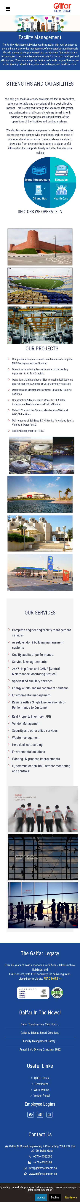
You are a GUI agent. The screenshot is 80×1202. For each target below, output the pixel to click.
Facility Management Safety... (40, 1041)
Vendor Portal (41, 1095)
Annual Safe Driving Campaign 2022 (40, 1049)
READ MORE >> (52, 978)
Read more (71, 1197)
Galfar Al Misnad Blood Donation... (40, 1033)
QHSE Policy (41, 1078)
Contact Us (40, 1134)
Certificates (41, 1084)
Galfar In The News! (40, 1012)
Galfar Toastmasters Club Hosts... (40, 1024)
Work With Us (41, 1090)
